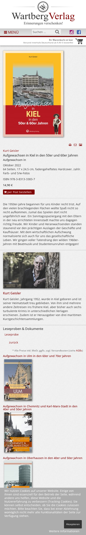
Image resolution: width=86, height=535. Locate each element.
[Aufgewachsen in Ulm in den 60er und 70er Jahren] (18, 381)
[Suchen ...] (57, 32)
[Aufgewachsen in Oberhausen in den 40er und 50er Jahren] (18, 482)
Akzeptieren (73, 524)
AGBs (79, 350)
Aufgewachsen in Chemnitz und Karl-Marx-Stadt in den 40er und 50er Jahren (40, 407)
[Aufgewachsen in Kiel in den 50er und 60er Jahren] (33, 95)
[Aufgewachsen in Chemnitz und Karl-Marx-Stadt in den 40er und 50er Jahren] (18, 434)
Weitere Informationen (64, 531)
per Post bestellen (19, 192)
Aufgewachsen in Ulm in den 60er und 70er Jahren (37, 356)
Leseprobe (12, 334)
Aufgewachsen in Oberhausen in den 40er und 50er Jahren (42, 458)
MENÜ (13, 32)
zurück (13, 342)
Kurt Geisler (11, 151)
